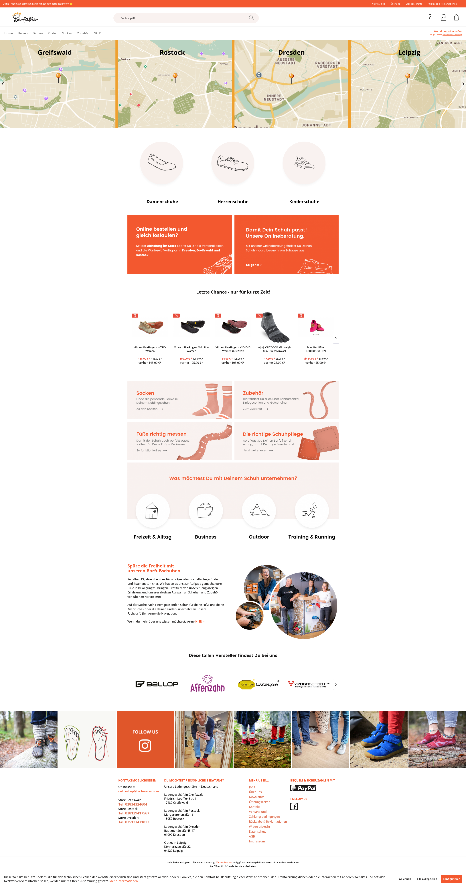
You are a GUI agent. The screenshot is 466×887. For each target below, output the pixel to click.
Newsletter (256, 797)
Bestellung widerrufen (448, 31)
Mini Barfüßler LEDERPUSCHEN (316, 349)
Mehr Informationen (123, 881)
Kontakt (254, 807)
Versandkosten (224, 862)
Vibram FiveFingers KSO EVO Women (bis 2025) (233, 349)
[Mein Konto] (443, 17)
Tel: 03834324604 (132, 804)
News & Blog (378, 3)
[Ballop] (156, 684)
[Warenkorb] (456, 17)
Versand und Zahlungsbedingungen (264, 814)
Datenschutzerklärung (452, 34)
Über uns (395, 3)
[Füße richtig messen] (179, 441)
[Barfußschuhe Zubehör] (286, 400)
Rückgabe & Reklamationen (442, 3)
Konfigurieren (451, 879)
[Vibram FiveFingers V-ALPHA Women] (191, 327)
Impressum (257, 841)
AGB (252, 836)
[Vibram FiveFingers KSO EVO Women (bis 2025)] (233, 327)
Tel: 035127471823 (133, 822)
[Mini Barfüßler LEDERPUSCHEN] (316, 327)
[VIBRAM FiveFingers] (258, 684)
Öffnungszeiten (259, 802)
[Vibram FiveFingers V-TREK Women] (150, 327)
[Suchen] (251, 18)
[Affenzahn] (207, 684)
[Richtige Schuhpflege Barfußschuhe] (286, 441)
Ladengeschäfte (414, 3)
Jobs (252, 787)
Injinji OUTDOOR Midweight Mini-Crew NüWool (275, 349)
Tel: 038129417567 (133, 813)
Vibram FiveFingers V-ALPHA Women (191, 349)
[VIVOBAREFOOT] (309, 684)
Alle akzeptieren (427, 879)
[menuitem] (378, 3)
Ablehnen (405, 879)
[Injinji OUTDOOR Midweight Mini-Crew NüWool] (274, 327)
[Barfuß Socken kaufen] (179, 400)
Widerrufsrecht (259, 827)
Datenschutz (257, 832)
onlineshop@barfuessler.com (53, 3)
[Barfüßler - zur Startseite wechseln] (25, 17)
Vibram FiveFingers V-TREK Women (150, 349)
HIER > (199, 621)
